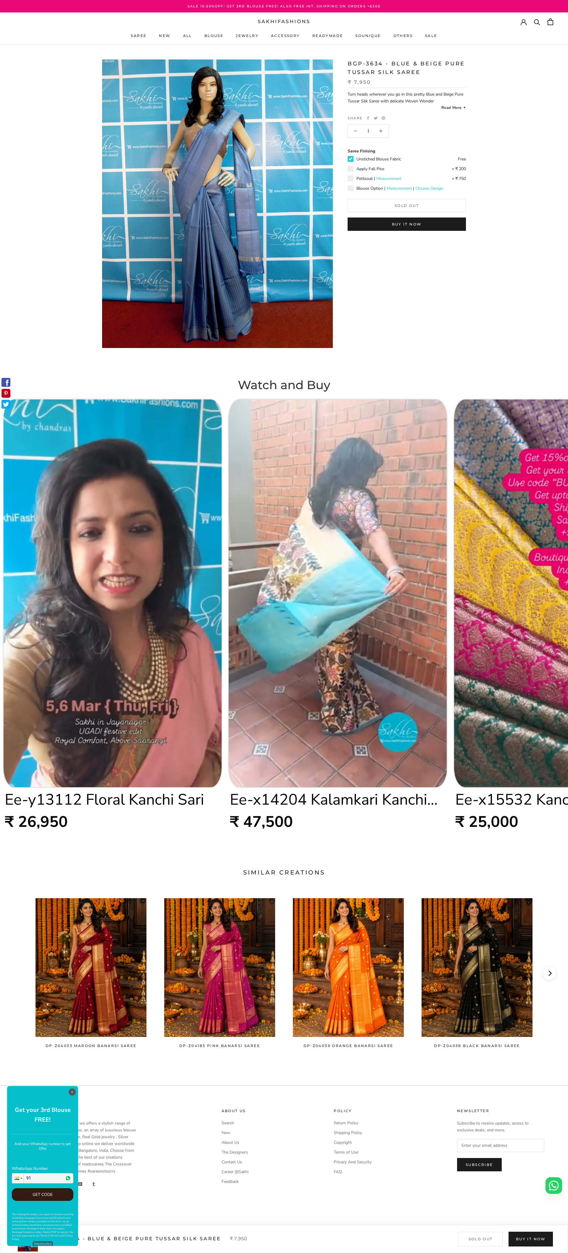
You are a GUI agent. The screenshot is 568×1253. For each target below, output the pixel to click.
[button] (17, 1178)
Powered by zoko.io (43, 1243)
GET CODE (43, 1194)
